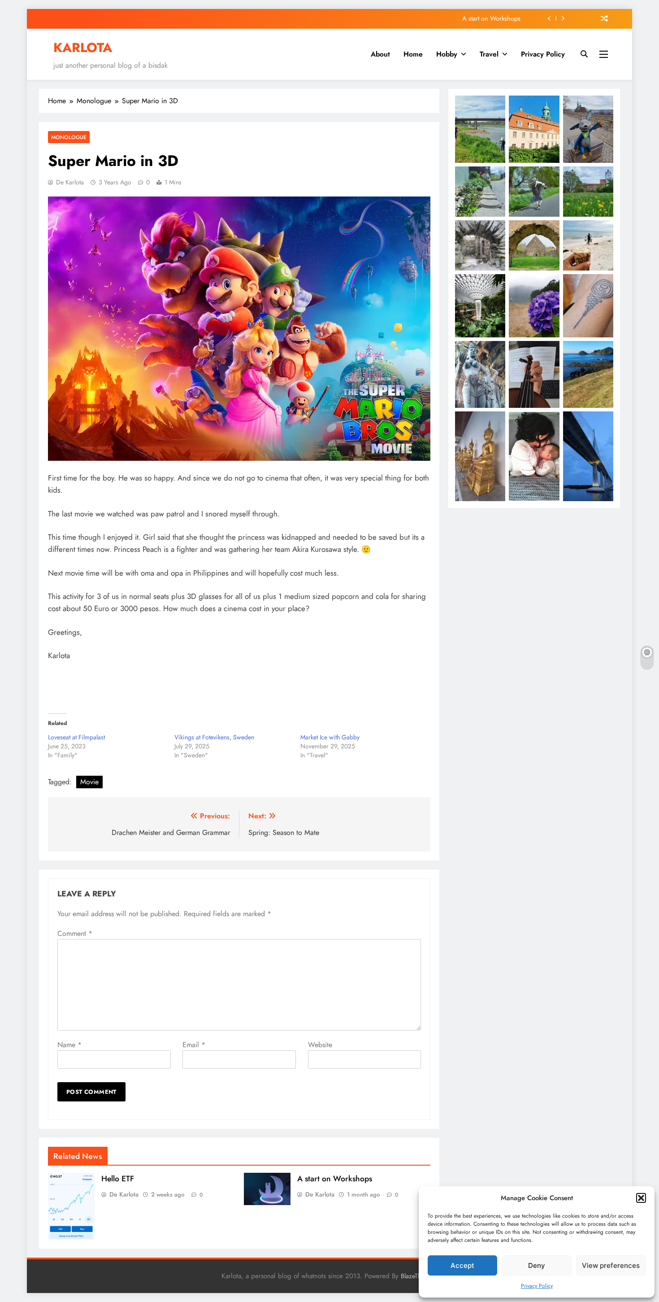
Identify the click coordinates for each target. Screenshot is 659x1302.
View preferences (611, 1265)
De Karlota (70, 182)
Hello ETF (117, 1178)
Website (320, 1045)
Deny (536, 1265)
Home (413, 54)
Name (69, 1045)
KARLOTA (82, 47)
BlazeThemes (418, 1275)
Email (193, 1045)
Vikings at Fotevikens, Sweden (214, 737)
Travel (489, 54)
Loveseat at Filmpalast (76, 737)
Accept (462, 1265)
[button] (641, 1197)
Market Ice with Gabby (330, 737)
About (380, 54)
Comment (74, 933)
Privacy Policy (537, 1286)
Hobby (446, 54)
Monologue (69, 137)
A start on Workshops (491, 18)
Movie (89, 782)
